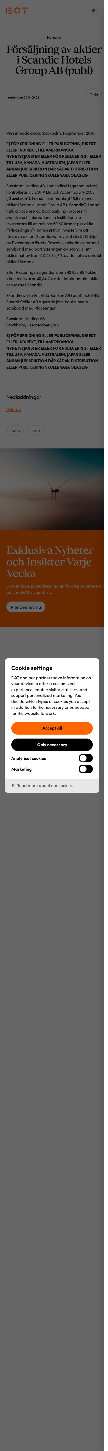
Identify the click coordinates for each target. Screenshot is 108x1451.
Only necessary (52, 744)
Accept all (52, 728)
